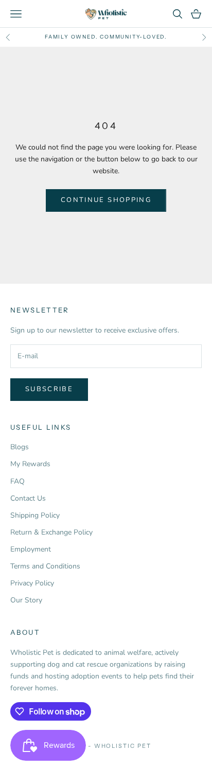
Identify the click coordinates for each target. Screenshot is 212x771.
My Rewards (30, 464)
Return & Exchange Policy (51, 532)
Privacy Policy (32, 583)
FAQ (17, 481)
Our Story (26, 600)
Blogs (19, 447)
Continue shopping (106, 200)
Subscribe (49, 389)
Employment (30, 549)
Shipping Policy (35, 515)
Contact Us (28, 498)
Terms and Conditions (45, 566)
